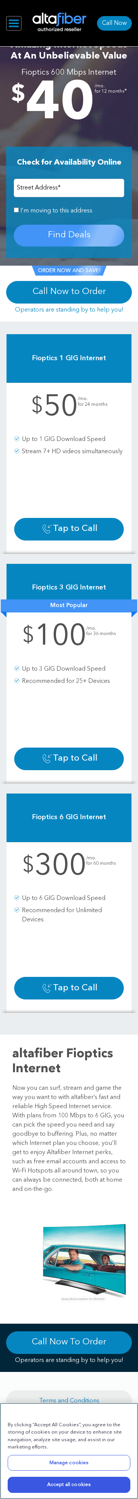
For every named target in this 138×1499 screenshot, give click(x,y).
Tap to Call (75, 528)
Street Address (39, 188)
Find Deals (69, 235)
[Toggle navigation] (13, 23)
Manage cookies (69, 1462)
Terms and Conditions (69, 1401)
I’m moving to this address (55, 211)
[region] (69, 1451)
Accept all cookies (69, 1484)
